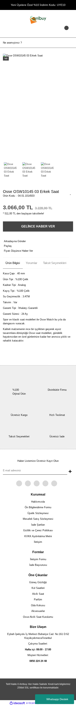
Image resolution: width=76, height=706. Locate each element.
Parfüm (38, 599)
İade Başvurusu (38, 564)
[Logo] (38, 19)
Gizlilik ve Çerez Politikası (38, 530)
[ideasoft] (17, 703)
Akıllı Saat (38, 593)
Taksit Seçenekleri (54, 263)
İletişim (38, 541)
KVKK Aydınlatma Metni (38, 536)
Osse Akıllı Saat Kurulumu (38, 616)
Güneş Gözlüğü (38, 582)
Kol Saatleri (38, 588)
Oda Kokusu (38, 605)
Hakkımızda (38, 501)
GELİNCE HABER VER (38, 226)
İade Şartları (38, 524)
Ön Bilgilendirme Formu (38, 507)
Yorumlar (31, 263)
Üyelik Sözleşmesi (38, 513)
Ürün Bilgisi (12, 263)
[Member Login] (38, 32)
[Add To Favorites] (70, 192)
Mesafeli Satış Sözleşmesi (38, 518)
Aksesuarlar (38, 611)
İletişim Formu (38, 559)
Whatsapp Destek (57, 699)
